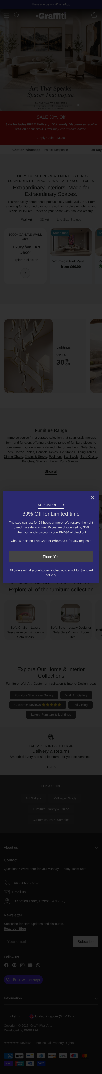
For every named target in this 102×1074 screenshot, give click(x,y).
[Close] (92, 497)
